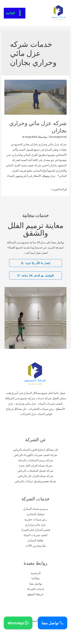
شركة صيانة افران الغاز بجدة (35, 465)
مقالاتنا (35, 578)
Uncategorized (58, 137)
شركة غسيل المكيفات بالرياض (35, 470)
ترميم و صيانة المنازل (35, 509)
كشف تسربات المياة (36, 535)
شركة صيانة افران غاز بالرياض (35, 476)
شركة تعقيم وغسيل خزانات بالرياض (35, 481)
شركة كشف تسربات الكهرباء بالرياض (35, 455)
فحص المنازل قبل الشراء (35, 530)
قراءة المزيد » (59, 189)
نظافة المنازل (35, 540)
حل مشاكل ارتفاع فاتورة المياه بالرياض (35, 449)
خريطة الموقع (35, 594)
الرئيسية (36, 573)
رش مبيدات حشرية (35, 519)
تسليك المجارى (35, 514)
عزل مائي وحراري (35, 524)
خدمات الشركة (35, 589)
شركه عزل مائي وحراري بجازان (38, 126)
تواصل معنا (35, 583)
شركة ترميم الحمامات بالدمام (35, 460)
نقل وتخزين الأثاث (35, 545)
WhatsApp (16, 623)
